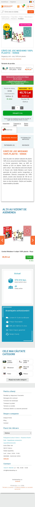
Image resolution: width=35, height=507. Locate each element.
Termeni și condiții (9, 406)
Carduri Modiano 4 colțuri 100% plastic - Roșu (17, 251)
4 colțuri (21, 18)
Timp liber (14, 17)
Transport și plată (17, 124)
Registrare (13, 2)
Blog (5, 420)
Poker (21, 17)
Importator (6, 123)
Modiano (14, 18)
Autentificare (4, 2)
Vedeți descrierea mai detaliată (11, 59)
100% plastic (5, 18)
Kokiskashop (5, 17)
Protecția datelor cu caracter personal (15, 408)
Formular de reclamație (11, 400)
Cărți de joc (28, 17)
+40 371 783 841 (9, 467)
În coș (29, 257)
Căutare (30, 12)
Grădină (17, 481)
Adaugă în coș (17, 113)
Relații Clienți (26, 124)
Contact (6, 423)
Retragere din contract (11, 398)
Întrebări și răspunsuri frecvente (14, 395)
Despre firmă (8, 417)
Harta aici (6, 458)
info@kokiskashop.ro (10, 470)
